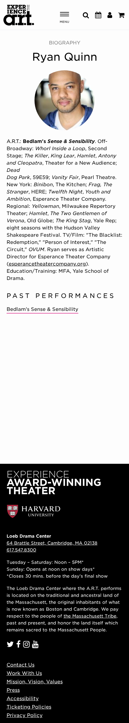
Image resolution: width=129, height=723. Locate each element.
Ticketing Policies (29, 707)
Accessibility (23, 698)
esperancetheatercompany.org (47, 264)
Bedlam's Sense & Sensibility (42, 309)
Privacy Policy (25, 715)
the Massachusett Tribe (90, 615)
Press (13, 690)
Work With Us (24, 673)
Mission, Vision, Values (35, 682)
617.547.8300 (21, 549)
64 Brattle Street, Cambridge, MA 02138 (52, 542)
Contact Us (20, 665)
